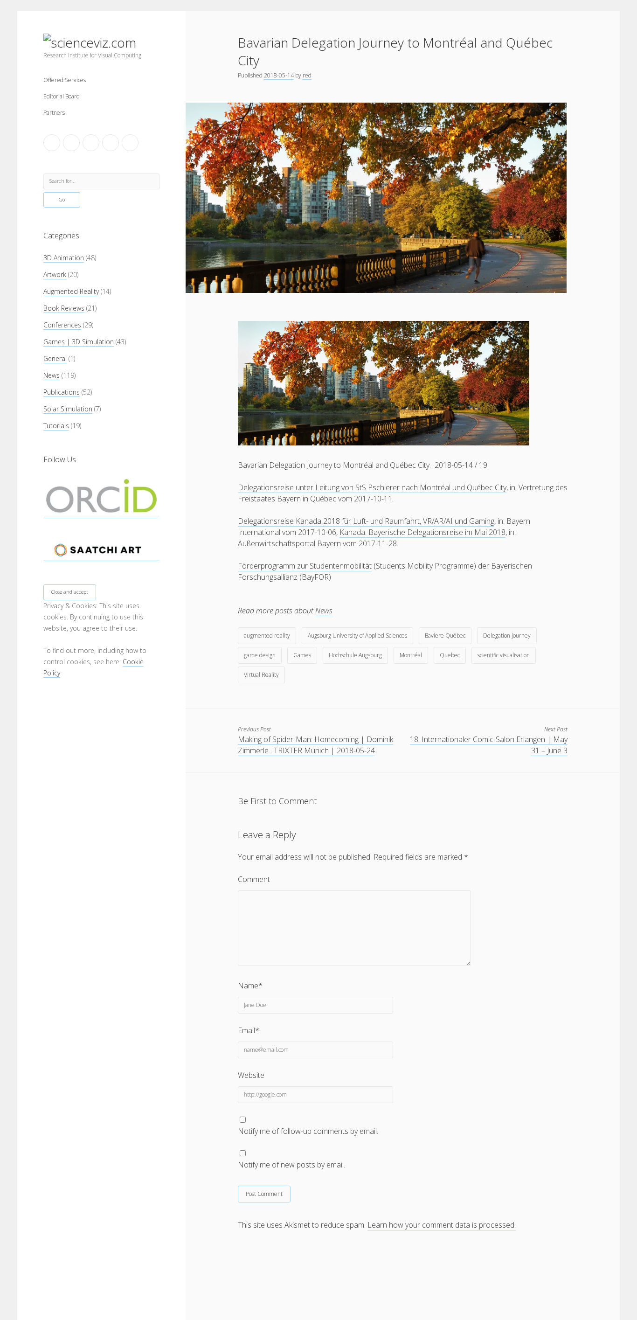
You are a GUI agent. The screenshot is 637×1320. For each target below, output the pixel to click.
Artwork (54, 274)
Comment (254, 879)
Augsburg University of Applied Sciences (357, 635)
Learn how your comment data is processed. (441, 1225)
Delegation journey (507, 635)
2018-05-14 (279, 75)
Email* (248, 1030)
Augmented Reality (71, 291)
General (55, 358)
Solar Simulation (67, 408)
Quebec (450, 655)
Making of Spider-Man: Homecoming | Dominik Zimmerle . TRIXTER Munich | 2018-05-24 (315, 745)
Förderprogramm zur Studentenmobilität (305, 566)
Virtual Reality (261, 675)
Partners (54, 113)
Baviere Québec (445, 635)
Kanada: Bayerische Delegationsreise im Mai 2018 (422, 532)
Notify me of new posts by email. (291, 1165)
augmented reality (267, 635)
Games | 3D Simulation (78, 341)
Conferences (62, 324)
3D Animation (63, 257)
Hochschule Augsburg (355, 655)
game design (260, 655)
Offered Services (64, 80)
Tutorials (56, 425)
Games (302, 655)
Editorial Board (61, 96)
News (51, 375)
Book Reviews (63, 308)
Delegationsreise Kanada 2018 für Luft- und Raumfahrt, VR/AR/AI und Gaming (366, 521)
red (307, 75)
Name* (250, 985)
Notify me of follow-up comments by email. (308, 1131)
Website (251, 1075)
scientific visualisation (504, 655)
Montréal (411, 655)
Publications (61, 392)
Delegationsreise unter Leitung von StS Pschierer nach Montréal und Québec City (372, 487)
